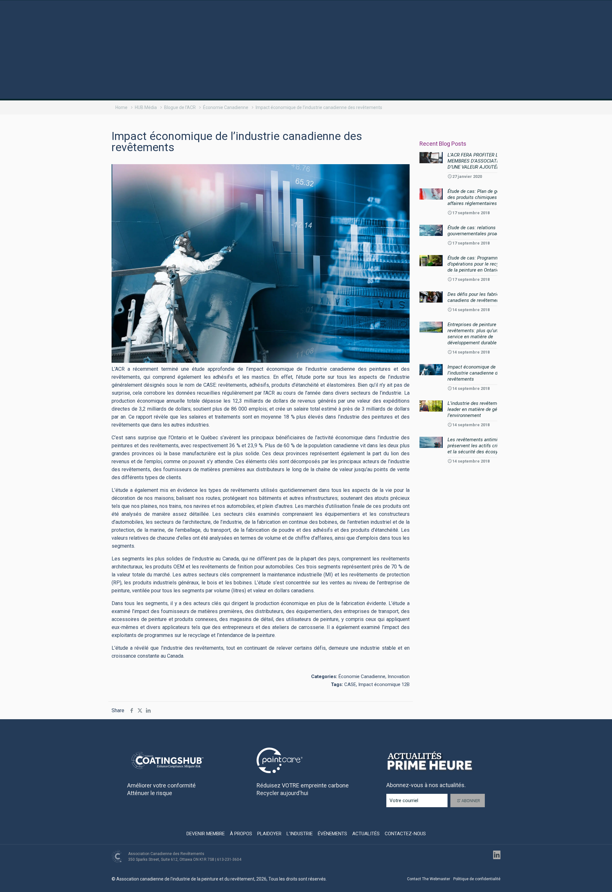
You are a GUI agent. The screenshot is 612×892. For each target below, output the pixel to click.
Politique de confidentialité (476, 879)
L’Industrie (300, 834)
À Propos (241, 834)
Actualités (366, 834)
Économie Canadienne (225, 107)
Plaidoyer (269, 834)
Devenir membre (205, 834)
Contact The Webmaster (428, 879)
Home (121, 107)
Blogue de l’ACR (180, 107)
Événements (332, 834)
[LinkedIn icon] (496, 855)
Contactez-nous (405, 834)
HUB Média (146, 107)
